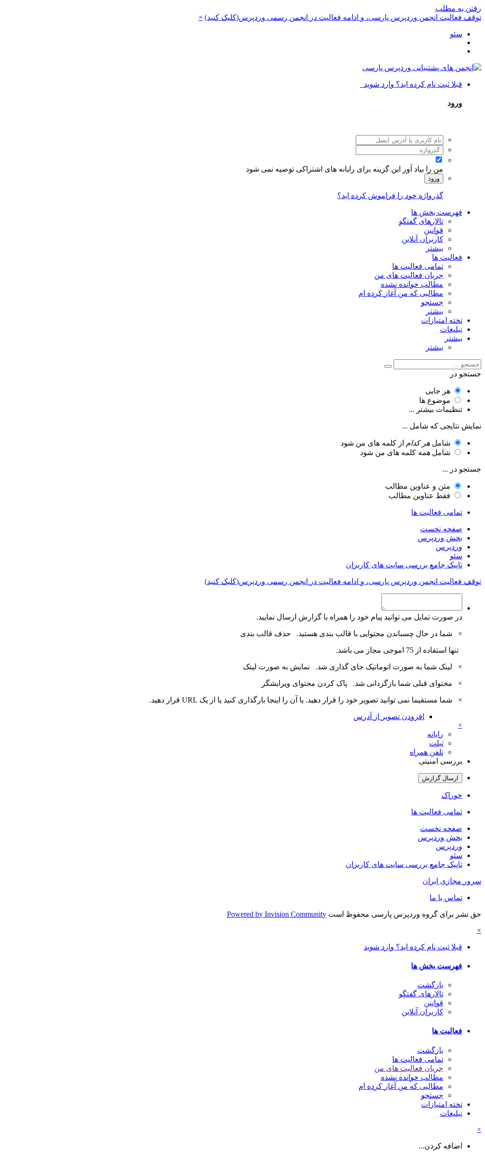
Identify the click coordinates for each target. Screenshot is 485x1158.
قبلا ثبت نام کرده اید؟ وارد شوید (411, 84)
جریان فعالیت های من (408, 275)
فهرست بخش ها (436, 212)
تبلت (436, 743)
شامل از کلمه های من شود (395, 443)
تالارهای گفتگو (421, 221)
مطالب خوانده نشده (412, 284)
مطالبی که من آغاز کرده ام (401, 293)
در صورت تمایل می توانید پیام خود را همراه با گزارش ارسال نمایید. (359, 617)
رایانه (435, 734)
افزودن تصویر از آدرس (388, 716)
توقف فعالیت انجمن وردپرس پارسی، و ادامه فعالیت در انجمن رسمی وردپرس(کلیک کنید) (343, 17)
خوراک (451, 795)
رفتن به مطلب (458, 8)
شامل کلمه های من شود (405, 452)
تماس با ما (446, 898)
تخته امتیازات (441, 320)
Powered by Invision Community (276, 914)
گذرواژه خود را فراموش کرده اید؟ (390, 195)
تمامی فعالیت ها (417, 266)
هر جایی (437, 391)
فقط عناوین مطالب (419, 496)
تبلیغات (451, 329)
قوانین (433, 230)
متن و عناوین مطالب (417, 486)
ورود (434, 178)
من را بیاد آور (423, 169)
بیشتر (434, 248)
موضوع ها (434, 400)
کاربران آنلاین (422, 239)
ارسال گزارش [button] (440, 778)
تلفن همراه (426, 752)
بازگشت (430, 985)
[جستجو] (388, 366)
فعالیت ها (447, 257)
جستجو (432, 302)
